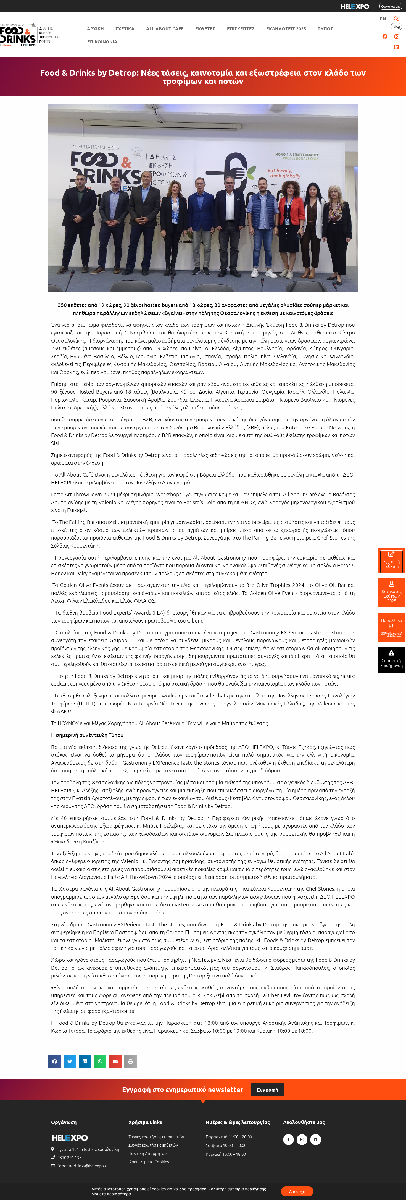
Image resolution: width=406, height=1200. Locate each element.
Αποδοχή (297, 1191)
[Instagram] (396, 36)
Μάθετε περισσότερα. (111, 1193)
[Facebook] (384, 36)
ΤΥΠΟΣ (325, 29)
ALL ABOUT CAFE (165, 29)
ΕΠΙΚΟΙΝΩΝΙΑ (102, 42)
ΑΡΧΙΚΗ (95, 29)
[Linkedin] (396, 46)
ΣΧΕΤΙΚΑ (125, 29)
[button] (395, 18)
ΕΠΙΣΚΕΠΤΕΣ (241, 29)
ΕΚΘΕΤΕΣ (205, 29)
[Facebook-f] (288, 1139)
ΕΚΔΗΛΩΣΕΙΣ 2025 (286, 29)
